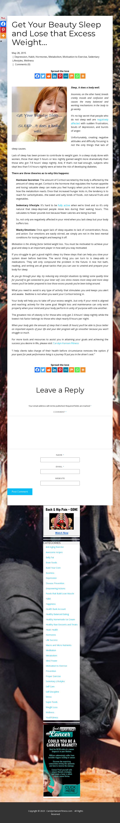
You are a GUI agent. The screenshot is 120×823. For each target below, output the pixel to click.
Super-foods (52, 702)
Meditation (51, 650)
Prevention (51, 671)
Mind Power (51, 660)
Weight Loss (52, 707)
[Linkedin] (54, 76)
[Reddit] (48, 76)
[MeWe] (65, 76)
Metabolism (54, 56)
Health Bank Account (56, 609)
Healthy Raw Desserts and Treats (62, 624)
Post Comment (20, 491)
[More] (82, 76)
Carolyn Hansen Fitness (66, 343)
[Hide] (1, 41)
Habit (31, 56)
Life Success (52, 640)
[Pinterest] (60, 76)
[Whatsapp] (77, 76)
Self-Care (50, 686)
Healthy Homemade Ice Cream (60, 619)
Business (50, 572)
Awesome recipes (54, 552)
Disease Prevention (55, 583)
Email (60, 466)
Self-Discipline (52, 691)
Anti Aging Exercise (55, 547)
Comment (60, 412)
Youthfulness (52, 717)
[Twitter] (43, 76)
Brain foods (51, 562)
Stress (49, 696)
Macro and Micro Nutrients (58, 645)
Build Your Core (53, 567)
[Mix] (71, 76)
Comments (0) (22, 64)
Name (60, 455)
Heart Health (52, 629)
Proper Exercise (53, 676)
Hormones (41, 56)
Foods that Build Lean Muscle (60, 593)
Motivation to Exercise (75, 56)
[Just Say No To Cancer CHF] (61, 761)
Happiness (51, 604)
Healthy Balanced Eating (57, 614)
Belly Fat (50, 557)
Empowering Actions (55, 588)
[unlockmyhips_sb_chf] (61, 521)
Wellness (29, 60)
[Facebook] (37, 76)
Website (60, 478)
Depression (20, 56)
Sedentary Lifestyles (55, 681)
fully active (64, 205)
